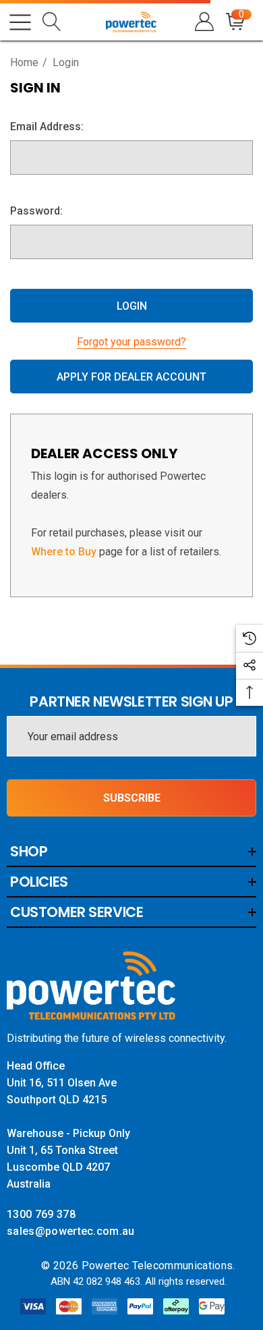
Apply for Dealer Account (131, 376)
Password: (36, 210)
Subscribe (131, 798)
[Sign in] (203, 22)
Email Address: (47, 126)
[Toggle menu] (20, 22)
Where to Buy (63, 551)
